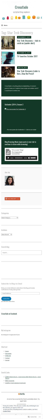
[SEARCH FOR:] (21, 252)
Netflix (22, 394)
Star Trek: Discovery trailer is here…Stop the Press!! (28, 72)
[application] (21, 158)
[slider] (33, 157)
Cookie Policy (6, 411)
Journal (7, 360)
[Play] (8, 158)
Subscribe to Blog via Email (11, 283)
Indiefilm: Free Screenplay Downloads (15, 383)
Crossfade (21, 7)
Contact (7, 358)
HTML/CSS (8, 355)
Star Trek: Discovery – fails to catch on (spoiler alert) (28, 42)
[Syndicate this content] (19, 394)
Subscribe (6, 298)
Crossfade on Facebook (9, 313)
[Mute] (29, 158)
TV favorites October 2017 (27, 56)
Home (7, 351)
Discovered (8, 353)
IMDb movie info (9, 380)
